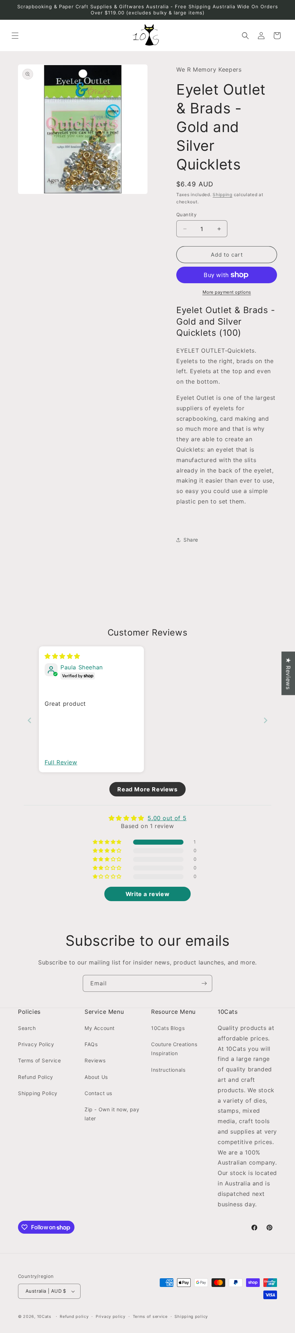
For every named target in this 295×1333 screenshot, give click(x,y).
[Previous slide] (29, 720)
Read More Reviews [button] (147, 789)
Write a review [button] (147, 894)
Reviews (95, 1060)
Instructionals (168, 1070)
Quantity (186, 214)
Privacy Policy (36, 1044)
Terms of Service (39, 1060)
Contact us (98, 1093)
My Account (100, 1028)
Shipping (222, 194)
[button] (15, 36)
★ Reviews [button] (288, 673)
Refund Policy (35, 1077)
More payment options (227, 292)
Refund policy (74, 1316)
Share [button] (190, 540)
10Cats (44, 1316)
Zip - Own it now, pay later (112, 1113)
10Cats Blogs (168, 1028)
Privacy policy (111, 1316)
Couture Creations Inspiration (174, 1048)
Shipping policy (191, 1316)
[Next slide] (265, 720)
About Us (96, 1077)
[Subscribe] (204, 983)
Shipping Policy (38, 1093)
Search (27, 1028)
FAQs (91, 1044)
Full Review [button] (61, 762)
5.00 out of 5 (167, 818)
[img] (62, 656)
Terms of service (150, 1316)
